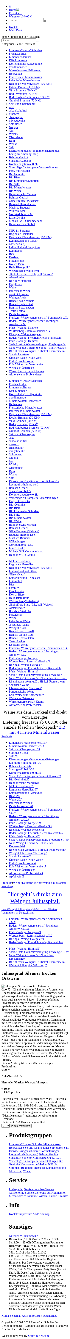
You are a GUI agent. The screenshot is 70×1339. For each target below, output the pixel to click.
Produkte (6, 736)
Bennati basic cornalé (21, 300)
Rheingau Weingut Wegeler (25, 334)
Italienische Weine (19, 290)
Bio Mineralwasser (20, 187)
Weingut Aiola (17, 297)
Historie (52, 1196)
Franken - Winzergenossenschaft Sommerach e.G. (38, 317)
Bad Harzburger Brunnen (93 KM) (29, 97)
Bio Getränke (17, 174)
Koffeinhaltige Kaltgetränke (25, 63)
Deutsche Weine (18, 314)
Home (12, 9)
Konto (16, 30)
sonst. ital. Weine (19, 294)
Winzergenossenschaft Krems (26, 371)
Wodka (13, 144)
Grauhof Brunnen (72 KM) (25, 100)
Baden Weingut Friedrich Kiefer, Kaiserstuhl (35, 337)
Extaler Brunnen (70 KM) (24, 87)
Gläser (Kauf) (17, 244)
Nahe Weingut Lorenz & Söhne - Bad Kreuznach (38, 347)
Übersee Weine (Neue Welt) (25, 357)
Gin (11, 130)
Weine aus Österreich (21, 367)
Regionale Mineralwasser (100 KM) (30, 83)
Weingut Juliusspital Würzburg (28, 853)
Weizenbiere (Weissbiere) (24, 270)
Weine (12, 287)
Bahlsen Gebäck (18, 157)
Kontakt (13, 27)
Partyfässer (15, 284)
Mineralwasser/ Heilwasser (25, 70)
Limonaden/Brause (20, 57)
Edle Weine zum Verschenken (26, 364)
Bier (11, 254)
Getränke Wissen (37, 1196)
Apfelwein (16, 876)
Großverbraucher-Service (39, 1189)
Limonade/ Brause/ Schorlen (26, 1144)
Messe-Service (17, 1196)
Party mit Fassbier (19, 170)
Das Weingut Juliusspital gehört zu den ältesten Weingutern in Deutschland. (29, 911)
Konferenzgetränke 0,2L (23, 164)
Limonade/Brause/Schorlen (28, 742)
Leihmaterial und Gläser (23, 240)
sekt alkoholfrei (18, 110)
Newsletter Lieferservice (23, 1235)
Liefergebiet (16, 1189)
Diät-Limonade (18, 60)
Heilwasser (15, 73)
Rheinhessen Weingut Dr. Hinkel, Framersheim (37, 351)
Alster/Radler (17, 277)
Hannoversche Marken (22, 194)
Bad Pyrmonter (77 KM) (23, 93)
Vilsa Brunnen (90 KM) (23, 90)
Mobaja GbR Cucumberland (26, 220)
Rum (12, 140)
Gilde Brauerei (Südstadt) (24, 200)
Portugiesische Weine (21, 361)
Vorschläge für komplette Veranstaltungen (33, 167)
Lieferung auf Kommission (50, 1192)
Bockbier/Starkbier (20, 280)
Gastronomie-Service (21, 1192)
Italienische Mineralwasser (24, 80)
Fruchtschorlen (18, 53)
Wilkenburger (17, 210)
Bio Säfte (14, 184)
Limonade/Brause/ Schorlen (25, 50)
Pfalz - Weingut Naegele (23, 327)
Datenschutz (50, 1315)
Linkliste (63, 1196)
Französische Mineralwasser (25, 77)
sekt (11, 107)
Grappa (13, 127)
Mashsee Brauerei (19, 207)
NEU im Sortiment (20, 230)
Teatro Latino (17, 310)
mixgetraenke (17, 120)
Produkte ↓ (15, 13)
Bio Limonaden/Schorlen (24, 180)
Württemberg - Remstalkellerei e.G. (30, 331)
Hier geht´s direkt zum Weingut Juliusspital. (35, 897)
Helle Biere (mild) (19, 267)
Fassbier (14, 257)
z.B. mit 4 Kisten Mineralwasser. (38, 730)
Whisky (13, 133)
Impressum (25, 1214)
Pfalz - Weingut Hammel (23, 341)
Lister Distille (17, 217)
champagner (16, 117)
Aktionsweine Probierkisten (25, 374)
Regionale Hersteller (21, 233)
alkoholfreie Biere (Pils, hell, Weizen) (31, 274)
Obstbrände (16, 137)
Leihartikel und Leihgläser (24, 247)
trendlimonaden (18, 67)
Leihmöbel (15, 250)
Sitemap (44, 1214)
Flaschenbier (16, 260)
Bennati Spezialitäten (21, 307)
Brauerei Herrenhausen (22, 204)
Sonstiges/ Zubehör (20, 1157)
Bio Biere (14, 177)
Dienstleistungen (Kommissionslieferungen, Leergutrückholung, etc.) (34, 152)
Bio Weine (15, 190)
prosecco (14, 113)
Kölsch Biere (16, 264)
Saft (11, 147)
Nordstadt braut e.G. (21, 214)
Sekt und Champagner (22, 103)
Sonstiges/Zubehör (20, 160)
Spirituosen (15, 123)
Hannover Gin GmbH (22, 224)
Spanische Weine (19, 354)
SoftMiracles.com (38, 1335)
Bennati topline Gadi (21, 304)
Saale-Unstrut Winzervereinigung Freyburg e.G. (37, 344)
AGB (36, 1214)
